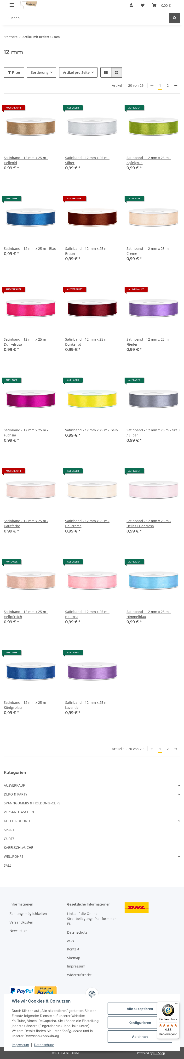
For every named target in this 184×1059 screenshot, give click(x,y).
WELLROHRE (13, 856)
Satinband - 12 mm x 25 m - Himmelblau (148, 614)
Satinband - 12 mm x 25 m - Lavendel (87, 705)
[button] (131, 5)
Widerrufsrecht (79, 975)
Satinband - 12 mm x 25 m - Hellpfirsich (26, 614)
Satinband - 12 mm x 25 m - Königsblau (26, 705)
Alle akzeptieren (140, 1009)
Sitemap (73, 957)
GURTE (9, 838)
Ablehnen (140, 1037)
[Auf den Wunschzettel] (49, 109)
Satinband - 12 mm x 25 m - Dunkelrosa (26, 342)
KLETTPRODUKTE (17, 821)
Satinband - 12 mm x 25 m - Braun (87, 251)
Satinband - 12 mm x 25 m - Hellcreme (87, 523)
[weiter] (176, 85)
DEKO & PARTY (15, 794)
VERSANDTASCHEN (19, 812)
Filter (15, 72)
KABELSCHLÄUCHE (18, 847)
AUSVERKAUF (14, 785)
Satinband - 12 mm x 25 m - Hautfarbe (26, 523)
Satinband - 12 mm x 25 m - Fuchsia (26, 432)
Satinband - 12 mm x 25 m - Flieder (148, 342)
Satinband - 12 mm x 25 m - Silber (87, 160)
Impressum (20, 1045)
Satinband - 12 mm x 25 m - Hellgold (26, 160)
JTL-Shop (159, 1053)
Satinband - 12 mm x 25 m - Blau (30, 248)
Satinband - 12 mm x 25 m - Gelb (91, 430)
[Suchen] (174, 18)
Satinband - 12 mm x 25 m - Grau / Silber (153, 432)
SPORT (9, 829)
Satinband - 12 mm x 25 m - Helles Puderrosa (148, 523)
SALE (8, 865)
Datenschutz (44, 1045)
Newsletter (18, 930)
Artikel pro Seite (76, 72)
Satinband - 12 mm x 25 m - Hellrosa (87, 614)
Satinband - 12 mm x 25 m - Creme (148, 251)
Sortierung (39, 72)
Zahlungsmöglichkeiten (28, 913)
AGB (70, 940)
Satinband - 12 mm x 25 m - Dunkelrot (87, 342)
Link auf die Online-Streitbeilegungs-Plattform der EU (91, 918)
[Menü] (176, 1004)
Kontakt (73, 949)
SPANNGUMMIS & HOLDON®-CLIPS (32, 803)
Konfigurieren (140, 1023)
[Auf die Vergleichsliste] (37, 109)
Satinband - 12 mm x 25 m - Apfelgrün (148, 160)
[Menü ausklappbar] (12, 3)
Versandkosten (21, 922)
